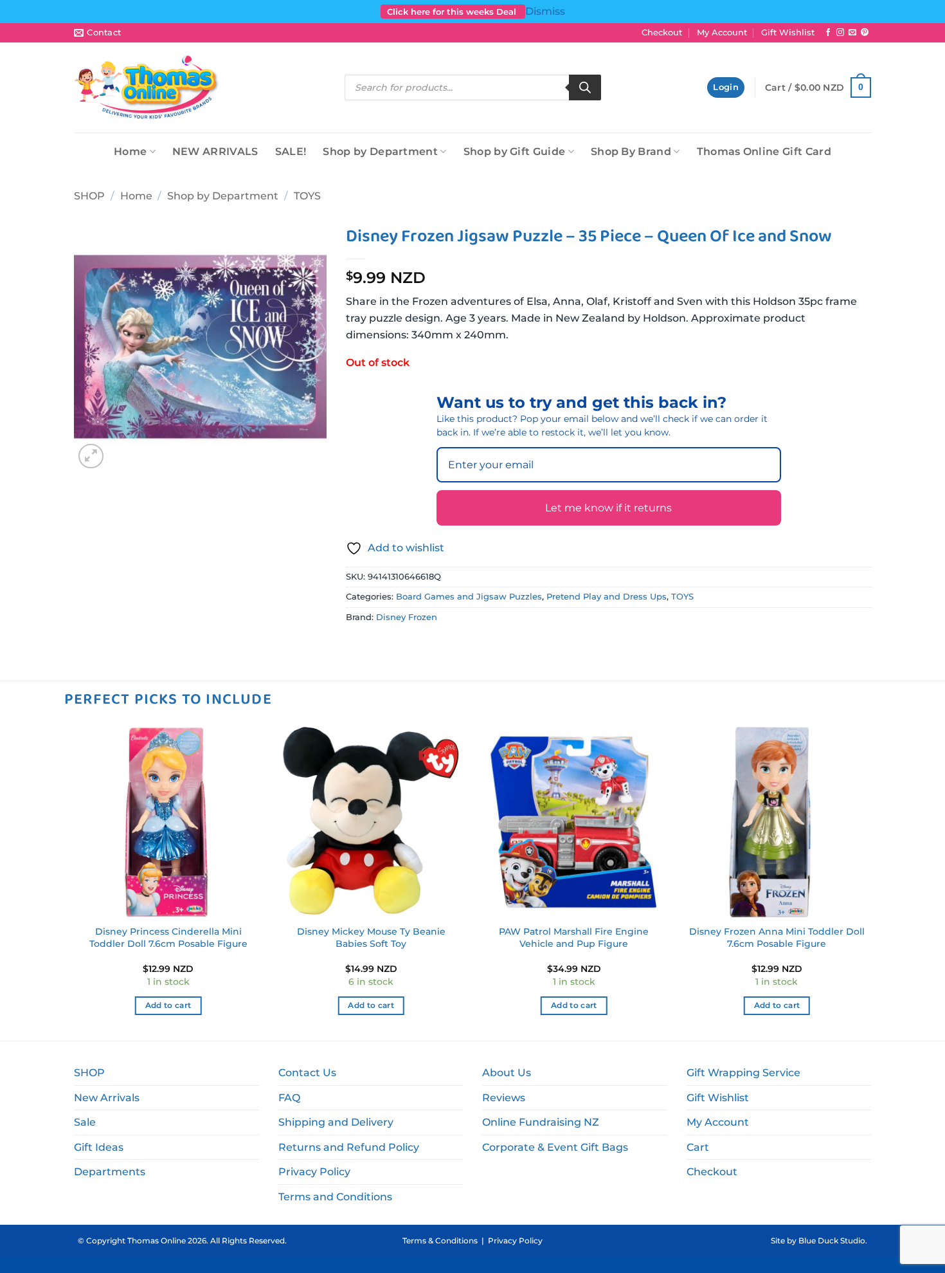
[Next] (871, 882)
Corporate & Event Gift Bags (555, 1147)
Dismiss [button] (545, 11)
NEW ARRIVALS (215, 151)
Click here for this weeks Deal (453, 11)
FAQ (289, 1098)
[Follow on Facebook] (828, 32)
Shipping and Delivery (335, 1122)
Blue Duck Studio (831, 1240)
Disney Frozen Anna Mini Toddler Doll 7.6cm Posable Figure (777, 937)
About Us (506, 1073)
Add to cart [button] (168, 1005)
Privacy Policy (314, 1172)
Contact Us (307, 1073)
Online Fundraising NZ (540, 1122)
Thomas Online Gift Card (764, 151)
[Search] (585, 87)
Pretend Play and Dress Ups (606, 596)
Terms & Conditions (440, 1240)
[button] (725, 87)
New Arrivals (107, 1098)
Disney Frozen (406, 617)
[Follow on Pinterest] (865, 32)
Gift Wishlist (788, 32)
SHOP (89, 196)
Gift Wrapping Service (743, 1073)
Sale (85, 1122)
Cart (698, 1147)
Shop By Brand (631, 151)
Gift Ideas (98, 1147)
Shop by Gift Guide (515, 151)
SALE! (291, 151)
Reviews (503, 1098)
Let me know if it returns (608, 508)
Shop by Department (380, 151)
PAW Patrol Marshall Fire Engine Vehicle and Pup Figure (574, 937)
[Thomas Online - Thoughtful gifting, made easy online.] (147, 87)
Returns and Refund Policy (348, 1147)
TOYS (307, 196)
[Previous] (74, 882)
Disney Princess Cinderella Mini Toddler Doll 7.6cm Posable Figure (168, 937)
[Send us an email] (852, 32)
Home (130, 151)
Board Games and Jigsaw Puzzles (469, 596)
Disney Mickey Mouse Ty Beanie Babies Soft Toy (371, 937)
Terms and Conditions (335, 1197)
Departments (109, 1172)
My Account (722, 32)
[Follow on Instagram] (840, 32)
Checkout (662, 32)
